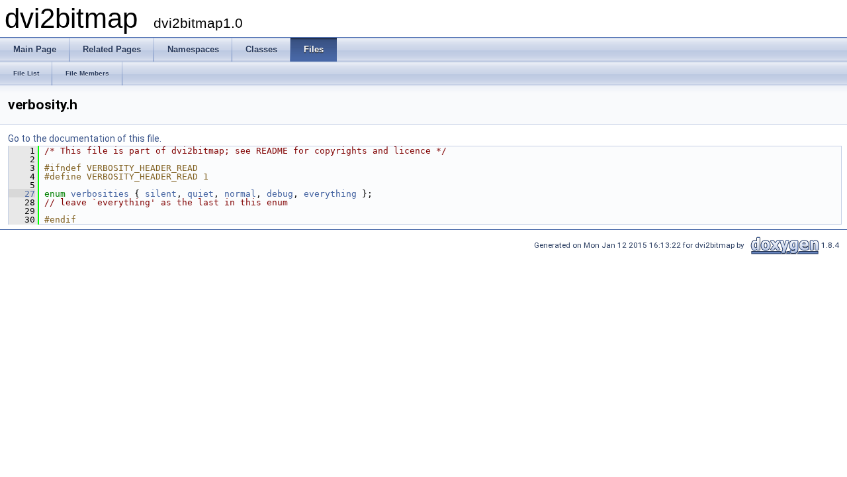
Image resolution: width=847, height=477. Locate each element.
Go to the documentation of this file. (84, 138)
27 (22, 194)
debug (280, 194)
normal (240, 194)
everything (330, 194)
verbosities (100, 194)
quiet (200, 194)
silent (161, 194)
